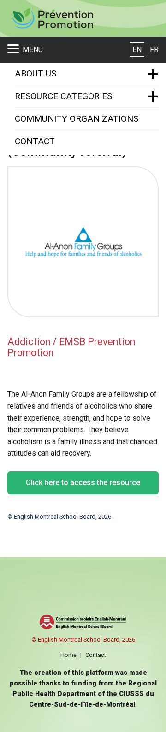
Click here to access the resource (83, 482)
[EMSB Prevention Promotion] (52, 19)
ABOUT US (35, 73)
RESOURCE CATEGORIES (63, 96)
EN (137, 49)
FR (154, 49)
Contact (95, 654)
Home (68, 654)
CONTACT (35, 141)
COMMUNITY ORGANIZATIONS (76, 118)
